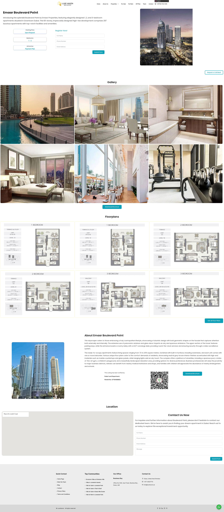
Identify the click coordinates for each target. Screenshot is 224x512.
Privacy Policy (61, 491)
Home (98, 4)
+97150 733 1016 (162, 4)
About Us (105, 4)
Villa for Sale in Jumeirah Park (94, 485)
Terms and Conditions (63, 494)
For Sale (123, 4)
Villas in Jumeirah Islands (93, 482)
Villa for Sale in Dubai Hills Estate (95, 491)
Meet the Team (61, 482)
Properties (114, 4)
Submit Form (98, 52)
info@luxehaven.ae (149, 484)
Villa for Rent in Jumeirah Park (94, 494)
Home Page (60, 479)
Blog (58, 485)
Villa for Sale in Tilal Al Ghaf (94, 488)
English (159, 1)
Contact (151, 4)
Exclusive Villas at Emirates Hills (95, 479)
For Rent (130, 4)
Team (144, 4)
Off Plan (138, 4)
